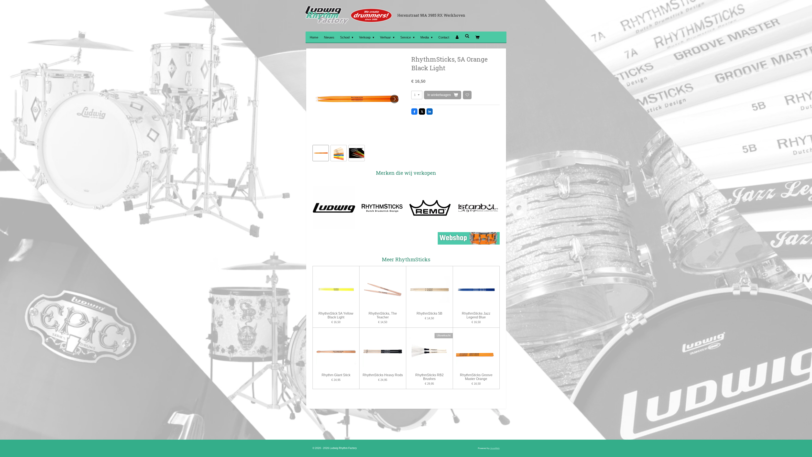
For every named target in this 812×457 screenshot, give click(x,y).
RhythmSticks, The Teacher (383, 315)
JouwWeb (495, 448)
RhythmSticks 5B (429, 313)
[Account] (457, 37)
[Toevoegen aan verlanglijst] (467, 95)
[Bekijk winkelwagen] (477, 37)
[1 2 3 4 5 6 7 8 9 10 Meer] (416, 95)
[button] (321, 153)
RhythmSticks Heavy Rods (383, 375)
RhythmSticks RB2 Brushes (429, 377)
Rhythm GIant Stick (336, 375)
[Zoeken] (467, 36)
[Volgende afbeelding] (394, 99)
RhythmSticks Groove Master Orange (476, 377)
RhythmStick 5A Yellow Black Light (335, 315)
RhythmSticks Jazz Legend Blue (476, 315)
